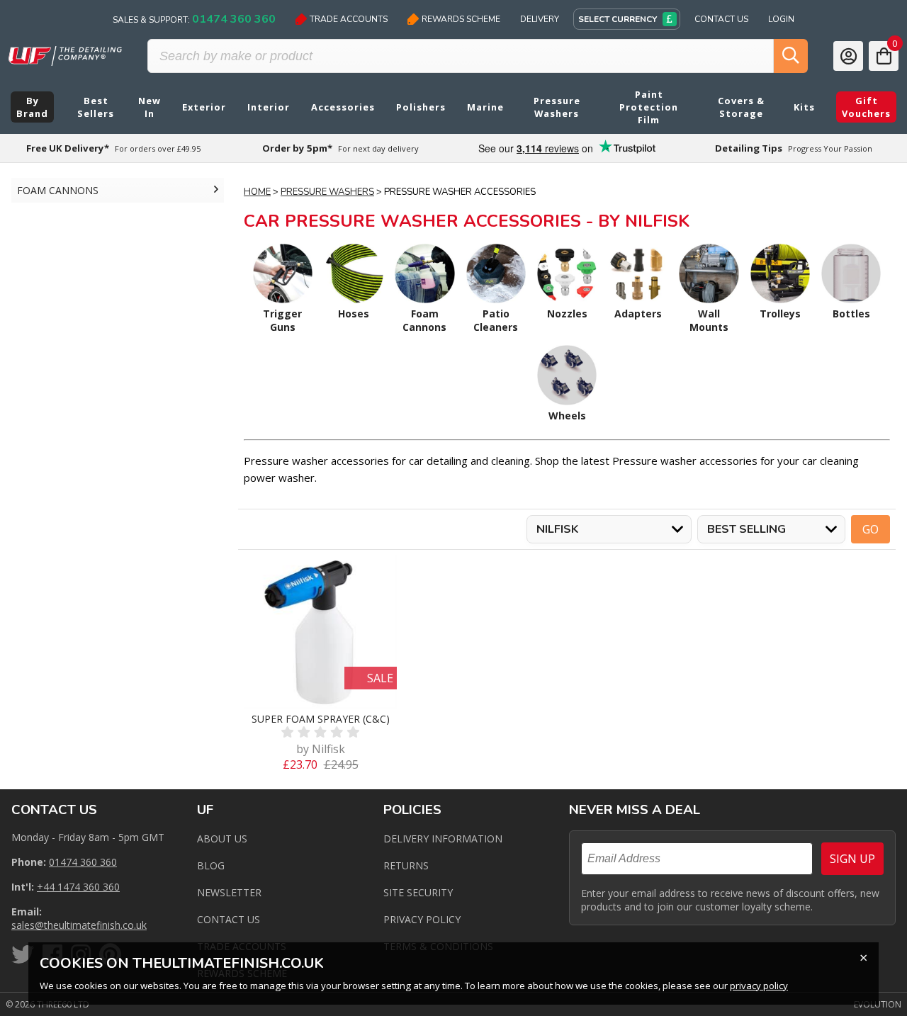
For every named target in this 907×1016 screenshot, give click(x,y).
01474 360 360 (83, 862)
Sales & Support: (194, 19)
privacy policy (759, 985)
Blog (211, 865)
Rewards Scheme (461, 19)
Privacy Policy (422, 919)
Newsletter (229, 892)
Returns (406, 865)
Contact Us (721, 19)
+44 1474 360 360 (78, 886)
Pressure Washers (327, 192)
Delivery (539, 19)
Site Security (418, 892)
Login (781, 19)
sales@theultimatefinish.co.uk (79, 925)
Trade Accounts (349, 19)
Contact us (228, 919)
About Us (222, 838)
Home (257, 192)
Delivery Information (442, 838)
